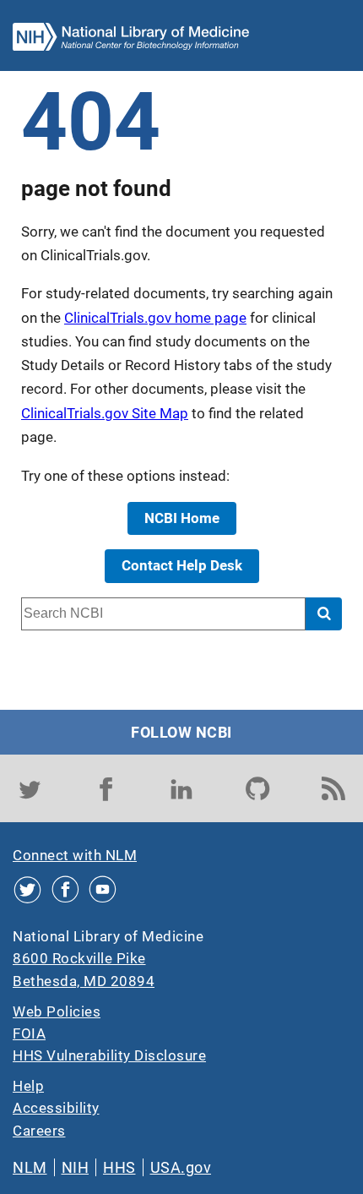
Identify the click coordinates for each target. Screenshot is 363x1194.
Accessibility (56, 1107)
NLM (30, 1167)
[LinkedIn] (181, 788)
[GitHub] (257, 788)
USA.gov (181, 1167)
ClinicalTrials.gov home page (155, 317)
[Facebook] (105, 788)
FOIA (29, 1033)
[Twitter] (29, 788)
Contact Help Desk (182, 565)
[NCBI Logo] (131, 40)
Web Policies (56, 1011)
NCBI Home (181, 518)
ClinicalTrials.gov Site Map (104, 413)
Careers (39, 1130)
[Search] (324, 613)
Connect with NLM (75, 855)
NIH (75, 1167)
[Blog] (333, 788)
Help (28, 1085)
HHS (119, 1167)
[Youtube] (102, 889)
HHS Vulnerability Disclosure (109, 1055)
